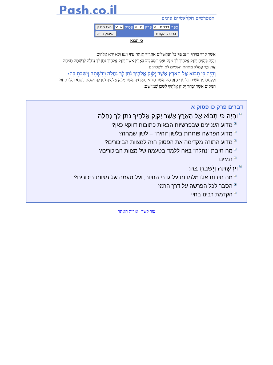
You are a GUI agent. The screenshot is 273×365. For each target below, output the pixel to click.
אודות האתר (128, 211)
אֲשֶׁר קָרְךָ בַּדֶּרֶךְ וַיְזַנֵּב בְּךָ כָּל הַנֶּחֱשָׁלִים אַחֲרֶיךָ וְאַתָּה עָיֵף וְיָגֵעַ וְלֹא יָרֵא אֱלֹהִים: (155, 54)
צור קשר (148, 211)
